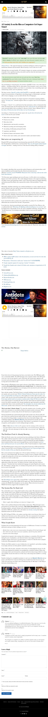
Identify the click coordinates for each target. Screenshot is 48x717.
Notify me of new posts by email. (8, 690)
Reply (7, 629)
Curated (8, 21)
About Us (5, 701)
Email (3, 676)
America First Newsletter (12, 701)
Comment (4, 654)
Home (2, 21)
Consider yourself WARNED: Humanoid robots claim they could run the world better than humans (24, 173)
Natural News (5, 66)
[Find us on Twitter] (21, 713)
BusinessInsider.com (9, 277)
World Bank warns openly (10, 479)
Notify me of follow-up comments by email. (10, 686)
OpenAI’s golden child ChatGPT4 (19, 92)
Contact (18, 701)
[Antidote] (24, 296)
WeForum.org (7, 280)
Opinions (22, 29)
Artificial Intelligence (10, 612)
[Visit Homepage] (24, 2)
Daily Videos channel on (23, 251)
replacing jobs (32, 106)
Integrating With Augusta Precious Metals (32, 701)
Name (3, 670)
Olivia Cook (5, 29)
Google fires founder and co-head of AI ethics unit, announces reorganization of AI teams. (25, 266)
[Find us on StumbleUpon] (26, 713)
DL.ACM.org (7, 284)
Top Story (27, 612)
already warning (33, 510)
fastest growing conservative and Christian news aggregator (19, 62)
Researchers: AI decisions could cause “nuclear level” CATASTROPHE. (22, 260)
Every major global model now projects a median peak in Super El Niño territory (22, 399)
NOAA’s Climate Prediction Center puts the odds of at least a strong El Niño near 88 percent (23, 394)
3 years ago (12, 621)
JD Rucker (27, 706)
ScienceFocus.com (8, 273)
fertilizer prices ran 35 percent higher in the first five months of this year (23, 449)
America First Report (25, 711)
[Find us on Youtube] (22, 713)
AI (4, 612)
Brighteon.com (7, 286)
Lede (16, 612)
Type (5, 21)
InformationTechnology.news (11, 225)
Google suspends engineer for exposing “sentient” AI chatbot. (19, 263)
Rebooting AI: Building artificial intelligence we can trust (27, 207)
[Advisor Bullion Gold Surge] (24, 218)
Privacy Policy (23, 703)
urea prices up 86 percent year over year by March (22, 442)
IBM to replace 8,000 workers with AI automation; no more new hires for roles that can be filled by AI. (25, 257)
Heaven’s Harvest (19, 419)
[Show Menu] (2, 2)
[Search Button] (45, 2)
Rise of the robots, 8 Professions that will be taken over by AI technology (23, 109)
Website (26, 676)
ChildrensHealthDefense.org (11, 275)
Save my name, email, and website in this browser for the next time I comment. (18, 681)
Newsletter (42, 701)
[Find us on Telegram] (24, 713)
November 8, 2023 (13, 29)
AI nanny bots (9, 100)
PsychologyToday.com (9, 282)
